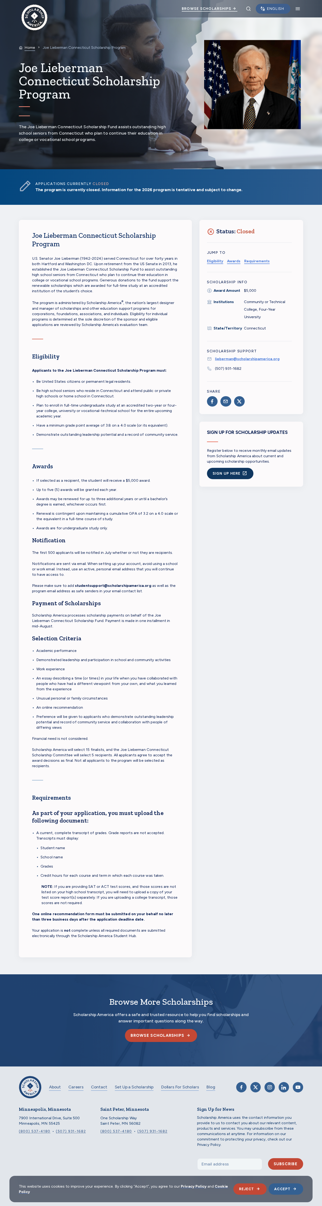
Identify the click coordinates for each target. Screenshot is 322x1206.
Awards (233, 261)
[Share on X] (239, 401)
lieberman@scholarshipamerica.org (247, 359)
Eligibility (215, 261)
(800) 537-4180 (34, 1131)
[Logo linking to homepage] (34, 9)
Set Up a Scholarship (134, 1087)
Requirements (257, 261)
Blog (210, 1087)
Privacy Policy (193, 1186)
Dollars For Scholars (180, 1087)
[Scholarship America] (30, 1090)
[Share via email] (225, 401)
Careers (75, 1087)
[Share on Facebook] (212, 401)
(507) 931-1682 (228, 368)
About (55, 1087)
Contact (99, 1087)
